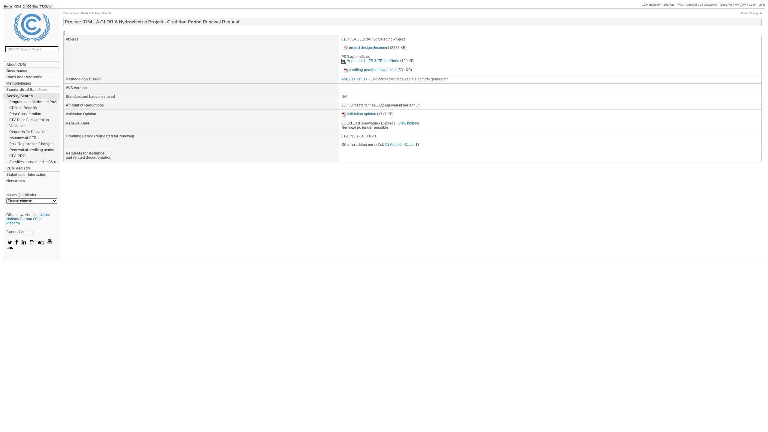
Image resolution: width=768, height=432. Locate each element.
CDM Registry (18, 168)
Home (8, 6)
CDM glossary (651, 4)
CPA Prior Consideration (29, 120)
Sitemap (669, 4)
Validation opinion (361, 114)
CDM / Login (746, 4)
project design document (369, 48)
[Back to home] (31, 27)
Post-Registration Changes (31, 144)
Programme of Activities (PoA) (33, 102)
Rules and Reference (24, 77)
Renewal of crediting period (31, 150)
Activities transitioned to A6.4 (32, 162)
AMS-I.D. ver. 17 (354, 79)
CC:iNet (32, 6)
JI (24, 6)
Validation (17, 126)
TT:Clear (45, 6)
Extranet (726, 4)
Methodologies (18, 83)
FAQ (680, 4)
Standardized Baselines (26, 90)
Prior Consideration (25, 114)
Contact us (693, 4)
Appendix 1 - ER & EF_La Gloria (373, 61)
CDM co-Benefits (23, 108)
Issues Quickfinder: (21, 195)
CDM (17, 6)
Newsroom (15, 181)
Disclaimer (711, 4)
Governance (16, 71)
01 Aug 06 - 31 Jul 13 (402, 144)
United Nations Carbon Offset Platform (28, 219)
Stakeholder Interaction (26, 174)
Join (762, 4)
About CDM (16, 64)
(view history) (408, 123)
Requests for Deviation (27, 132)
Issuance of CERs (23, 138)
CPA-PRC (17, 156)
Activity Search (19, 96)
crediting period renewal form (373, 70)
